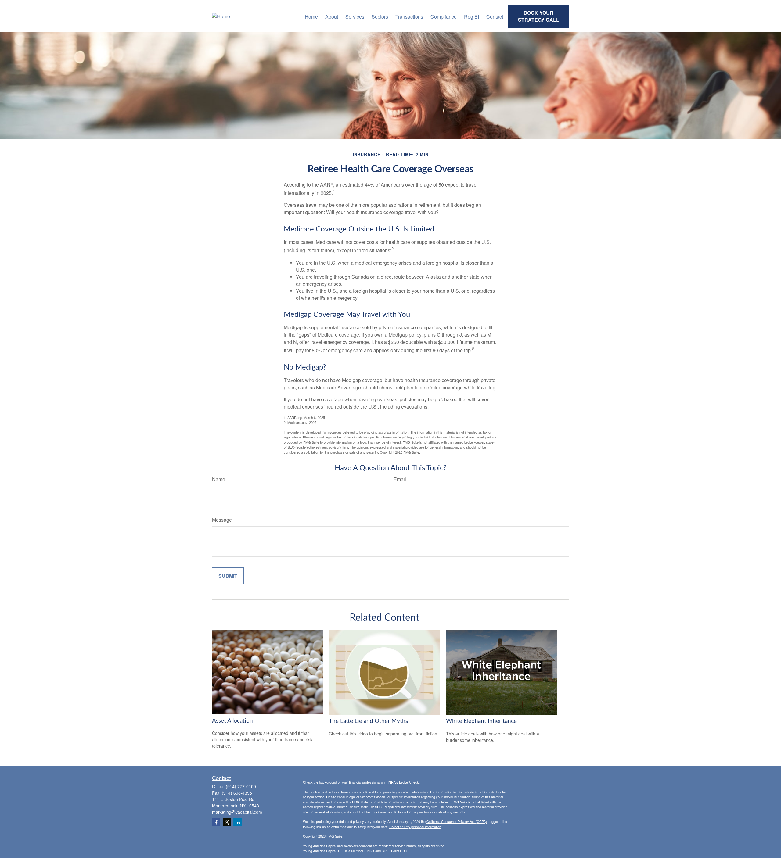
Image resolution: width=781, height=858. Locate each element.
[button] (311, 16)
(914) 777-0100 (241, 786)
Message (222, 519)
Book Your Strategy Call (538, 16)
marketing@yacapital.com (237, 812)
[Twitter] (227, 822)
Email (400, 479)
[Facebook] (216, 822)
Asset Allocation (232, 721)
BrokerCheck (409, 782)
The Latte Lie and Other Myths (368, 721)
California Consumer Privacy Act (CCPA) (456, 821)
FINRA (369, 850)
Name (218, 479)
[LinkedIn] (237, 822)
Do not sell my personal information (415, 826)
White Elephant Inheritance (481, 721)
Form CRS (399, 850)
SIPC (385, 850)
